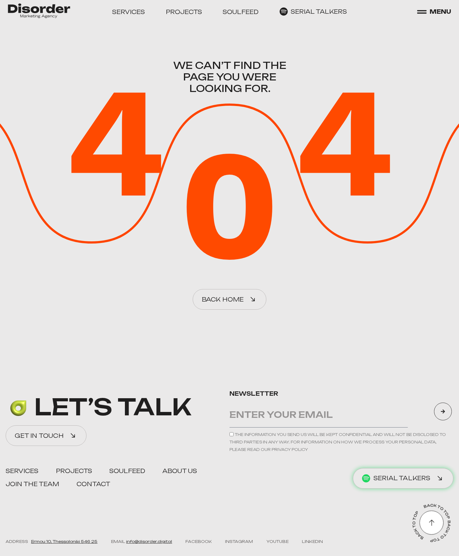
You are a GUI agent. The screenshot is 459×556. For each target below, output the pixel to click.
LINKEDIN (312, 541)
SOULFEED (241, 12)
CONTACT (93, 484)
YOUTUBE (277, 541)
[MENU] (422, 12)
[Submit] (443, 411)
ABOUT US (179, 470)
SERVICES (128, 12)
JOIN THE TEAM (32, 484)
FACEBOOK (198, 541)
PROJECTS (184, 12)
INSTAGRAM (239, 541)
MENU (440, 11)
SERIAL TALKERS (319, 11)
